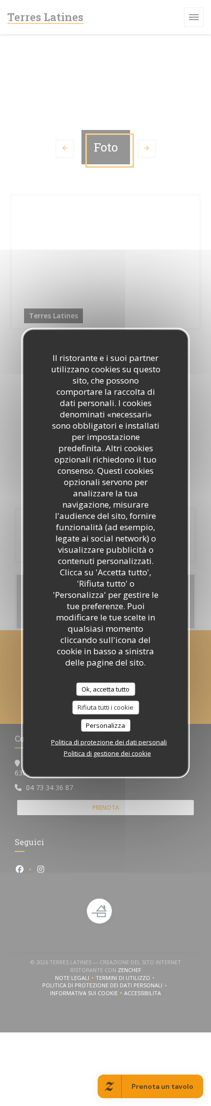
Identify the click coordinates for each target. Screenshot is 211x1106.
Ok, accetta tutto (105, 688)
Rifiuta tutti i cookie (105, 707)
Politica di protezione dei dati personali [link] (109, 742)
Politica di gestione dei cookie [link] (107, 753)
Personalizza (105, 724)
